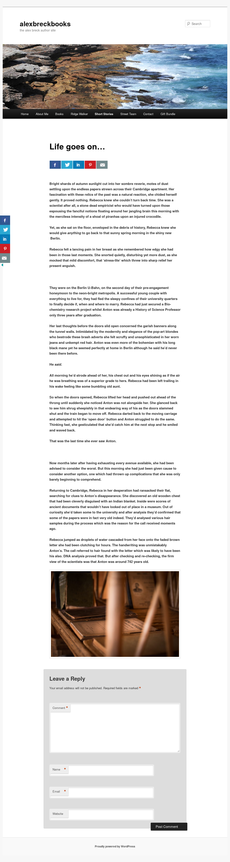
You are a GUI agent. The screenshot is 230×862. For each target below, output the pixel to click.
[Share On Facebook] (55, 165)
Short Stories (104, 114)
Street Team (128, 114)
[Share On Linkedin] (78, 165)
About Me (42, 114)
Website (58, 813)
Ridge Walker (79, 114)
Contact (148, 114)
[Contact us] (102, 165)
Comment (60, 707)
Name (59, 769)
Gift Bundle (168, 114)
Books (59, 114)
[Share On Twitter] (67, 165)
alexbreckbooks (45, 23)
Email (59, 791)
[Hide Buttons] (2, 265)
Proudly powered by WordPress (115, 846)
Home (25, 114)
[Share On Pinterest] (90, 165)
